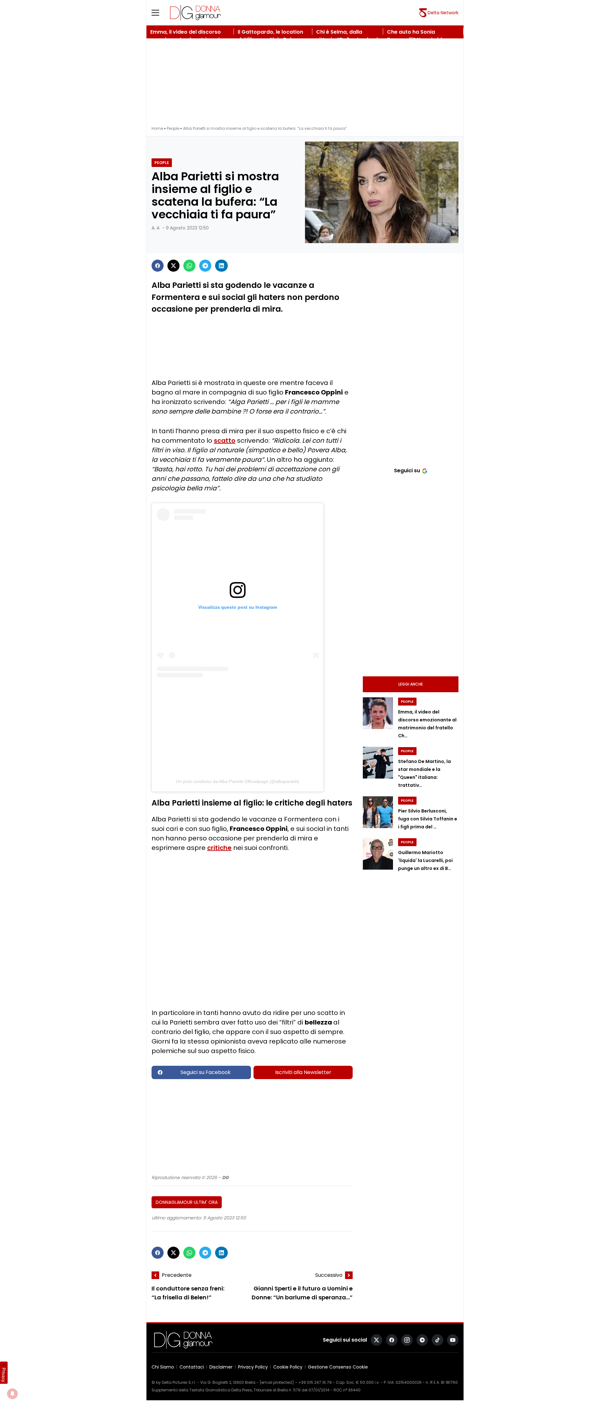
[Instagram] (407, 1340)
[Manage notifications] (12, 1394)
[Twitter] (173, 266)
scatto (224, 440)
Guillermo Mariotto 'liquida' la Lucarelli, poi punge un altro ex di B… (425, 860)
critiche (219, 847)
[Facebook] (158, 266)
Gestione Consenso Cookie (338, 1367)
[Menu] (159, 13)
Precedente (177, 1275)
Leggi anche (410, 684)
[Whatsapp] (189, 266)
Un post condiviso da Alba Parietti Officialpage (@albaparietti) (237, 781)
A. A (155, 228)
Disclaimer (221, 1367)
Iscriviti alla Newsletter (303, 1072)
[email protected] (277, 1382)
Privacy (4, 1375)
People (173, 128)
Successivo (328, 1275)
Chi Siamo (163, 1367)
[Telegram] (205, 266)
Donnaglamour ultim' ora (187, 1202)
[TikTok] (437, 1340)
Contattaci (192, 1367)
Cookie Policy (287, 1367)
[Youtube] (452, 1340)
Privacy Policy (253, 1367)
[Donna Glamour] (195, 12)
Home (157, 128)
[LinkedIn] (221, 266)
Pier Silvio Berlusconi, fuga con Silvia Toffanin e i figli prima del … (427, 819)
